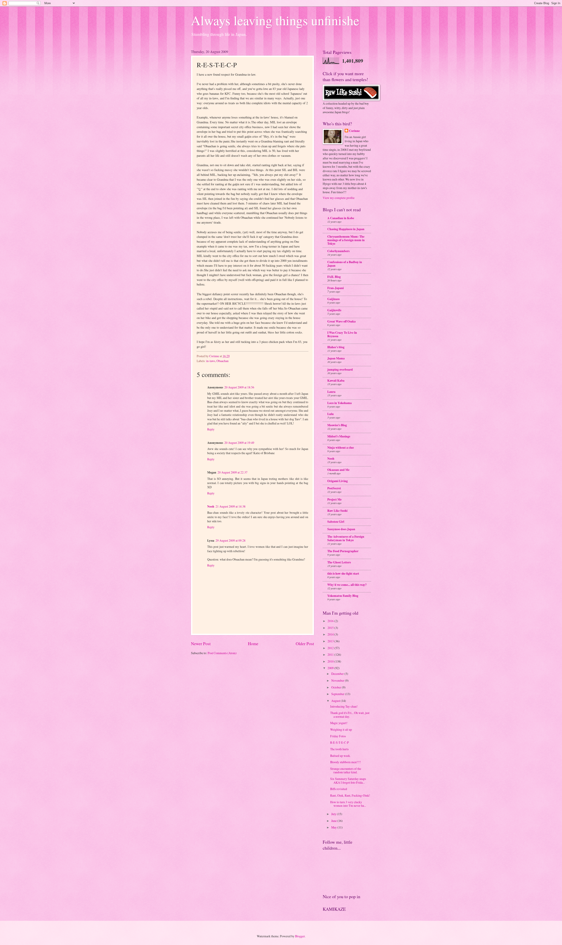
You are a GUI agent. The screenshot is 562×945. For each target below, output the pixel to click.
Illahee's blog (335, 347)
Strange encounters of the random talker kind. (345, 770)
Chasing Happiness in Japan (345, 229)
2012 (331, 648)
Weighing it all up (341, 729)
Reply (210, 429)
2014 (331, 634)
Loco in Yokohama (339, 403)
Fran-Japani (335, 288)
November (338, 680)
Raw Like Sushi (337, 510)
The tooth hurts (339, 749)
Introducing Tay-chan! (344, 706)
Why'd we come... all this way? (347, 585)
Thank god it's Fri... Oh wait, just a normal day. (349, 715)
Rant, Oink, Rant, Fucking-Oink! (350, 795)
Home (253, 643)
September (338, 694)
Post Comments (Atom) (222, 653)
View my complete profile (339, 198)
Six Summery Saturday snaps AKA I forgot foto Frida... (348, 781)
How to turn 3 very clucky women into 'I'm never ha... (348, 804)
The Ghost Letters (339, 562)
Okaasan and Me (338, 470)
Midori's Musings (338, 436)
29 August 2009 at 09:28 (230, 540)
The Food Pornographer (342, 551)
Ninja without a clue (340, 447)
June (334, 821)
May (334, 827)
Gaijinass (333, 299)
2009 (331, 668)
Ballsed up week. (340, 756)
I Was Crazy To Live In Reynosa (342, 334)
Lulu (330, 414)
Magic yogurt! (339, 723)
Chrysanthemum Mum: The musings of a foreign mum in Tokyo (346, 240)
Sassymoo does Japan (341, 529)
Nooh (210, 506)
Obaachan (222, 361)
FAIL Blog (334, 277)
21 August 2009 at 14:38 (230, 506)
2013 (331, 641)
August (336, 701)
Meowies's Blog (337, 425)
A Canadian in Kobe (340, 218)
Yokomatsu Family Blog (342, 596)
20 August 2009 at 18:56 (239, 387)
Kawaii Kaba (335, 380)
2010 (331, 661)
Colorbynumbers (338, 251)
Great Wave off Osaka (341, 321)
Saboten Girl (335, 521)
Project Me (334, 499)
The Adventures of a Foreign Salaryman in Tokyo (345, 538)
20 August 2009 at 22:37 (232, 472)
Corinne (354, 131)
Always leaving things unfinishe (275, 20)
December (337, 674)
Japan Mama (336, 358)
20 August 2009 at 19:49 (239, 443)
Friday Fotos (338, 736)
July (334, 814)
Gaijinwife (334, 310)
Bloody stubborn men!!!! (345, 762)
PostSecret (334, 488)
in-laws (210, 361)
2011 (331, 654)
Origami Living (337, 481)
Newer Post (201, 643)
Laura (331, 392)
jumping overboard (340, 369)
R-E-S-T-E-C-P (339, 742)
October (336, 687)
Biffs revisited (338, 789)
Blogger (300, 936)
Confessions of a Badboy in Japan (344, 264)
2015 (331, 628)
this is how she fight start (343, 573)
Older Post (305, 643)
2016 (331, 621)
